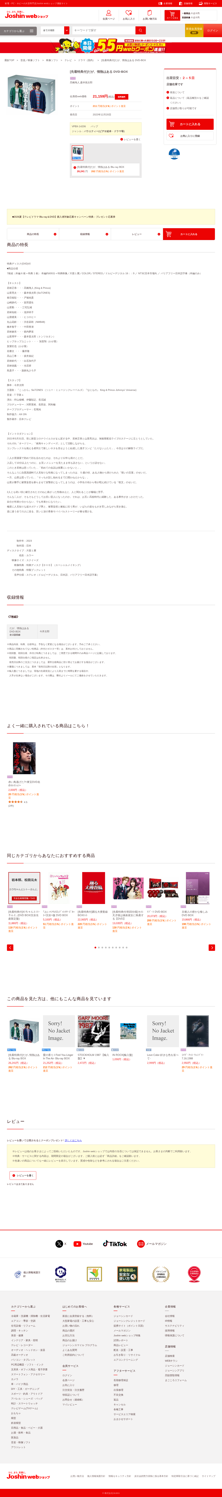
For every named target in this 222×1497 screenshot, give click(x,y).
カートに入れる (190, 124)
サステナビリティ (174, 1325)
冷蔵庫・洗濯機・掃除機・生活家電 (30, 1316)
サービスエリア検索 (124, 1414)
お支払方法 (68, 1335)
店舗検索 (170, 1356)
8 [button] (120, 947)
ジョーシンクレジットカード (129, 1320)
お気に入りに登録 (190, 135)
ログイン (67, 1375)
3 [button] (102, 947)
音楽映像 (186, 17)
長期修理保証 (121, 1380)
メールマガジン (156, 1244)
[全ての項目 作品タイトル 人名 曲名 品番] (55, 30)
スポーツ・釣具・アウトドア (27, 1393)
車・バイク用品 (19, 1384)
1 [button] (95, 947)
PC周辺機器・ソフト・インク (27, 1364)
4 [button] (106, 947)
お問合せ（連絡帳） (73, 1399)
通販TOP (9, 60)
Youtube (88, 1244)
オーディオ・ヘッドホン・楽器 (28, 1350)
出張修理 (118, 1390)
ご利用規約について (73, 1354)
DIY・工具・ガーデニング (25, 1388)
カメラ (14, 1379)
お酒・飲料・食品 (21, 1432)
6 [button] (113, 947)
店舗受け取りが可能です (183, 108)
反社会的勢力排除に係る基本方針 (151, 1476)
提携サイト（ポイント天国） (129, 1325)
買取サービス (210, 3)
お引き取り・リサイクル (127, 1354)
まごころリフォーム (176, 1380)
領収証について (70, 1394)
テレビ (68, 60)
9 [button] (123, 947)
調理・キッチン (19, 1330)
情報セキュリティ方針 (120, 1476)
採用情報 (170, 1330)
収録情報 (85, 234)
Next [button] (212, 947)
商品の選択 (68, 1330)
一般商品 (186, 13)
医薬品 (14, 1437)
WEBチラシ (171, 1360)
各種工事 (118, 1409)
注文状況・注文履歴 (73, 1390)
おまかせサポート (123, 1419)
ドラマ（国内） (86, 60)
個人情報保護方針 (96, 1476)
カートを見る (172, 18)
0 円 (197, 13)
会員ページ (109, 19)
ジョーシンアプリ (174, 1370)
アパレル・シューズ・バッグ (27, 1398)
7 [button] (116, 947)
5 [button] (109, 947)
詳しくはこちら (73, 1140)
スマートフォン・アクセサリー (28, 1374)
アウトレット (18, 1447)
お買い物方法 (150, 19)
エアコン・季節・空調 (23, 1320)
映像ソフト (52, 60)
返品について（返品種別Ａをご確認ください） (189, 100)
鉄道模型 (16, 1423)
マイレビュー (69, 1404)
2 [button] (99, 947)
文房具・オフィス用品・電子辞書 (29, 1369)
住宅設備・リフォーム (23, 1325)
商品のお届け (69, 1340)
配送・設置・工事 (123, 1350)
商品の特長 (33, 234)
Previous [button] (10, 947)
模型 (13, 1418)
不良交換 (118, 1394)
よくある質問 (69, 1350)
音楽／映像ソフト (30, 60)
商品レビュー (121, 1345)
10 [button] (126, 947)
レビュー (137, 234)
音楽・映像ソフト (21, 1442)
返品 (116, 1399)
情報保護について (174, 1335)
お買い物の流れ (70, 1325)
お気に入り (129, 19)
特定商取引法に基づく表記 (185, 1476)
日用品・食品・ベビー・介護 (27, 1427)
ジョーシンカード (123, 1316)
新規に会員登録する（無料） (78, 1316)
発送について (177, 92)
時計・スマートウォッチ (24, 1403)
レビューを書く (132, 139)
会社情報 (170, 1316)
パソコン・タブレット (23, 1359)
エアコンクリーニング (126, 1359)
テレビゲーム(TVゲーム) (24, 1408)
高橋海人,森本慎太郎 (81, 82)
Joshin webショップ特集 (127, 1335)
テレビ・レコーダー (22, 1345)
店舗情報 (188, 3)
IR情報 (168, 1320)
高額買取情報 (172, 1375)
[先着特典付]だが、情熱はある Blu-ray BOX (100, 167)
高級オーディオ (19, 1354)
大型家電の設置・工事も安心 (78, 1320)
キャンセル (120, 1404)
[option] (24, 775)
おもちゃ (16, 1413)
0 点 (193, 13)
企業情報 (168, 3)
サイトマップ (208, 1476)
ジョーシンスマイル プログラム (79, 1345)
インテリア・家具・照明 (24, 1340)
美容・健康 (17, 1335)
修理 (116, 1385)
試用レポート (121, 1340)
